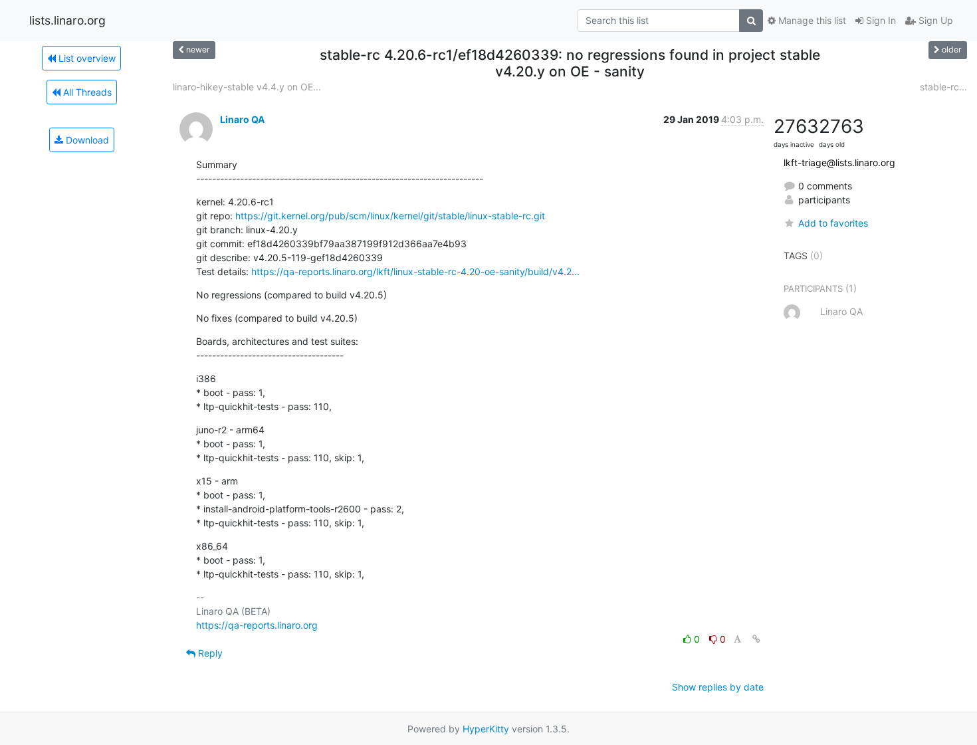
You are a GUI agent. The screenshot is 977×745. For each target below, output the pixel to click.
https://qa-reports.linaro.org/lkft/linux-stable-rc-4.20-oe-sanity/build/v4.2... (415, 271)
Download (86, 140)
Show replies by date (718, 686)
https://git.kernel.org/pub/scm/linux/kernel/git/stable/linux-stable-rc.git (390, 215)
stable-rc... (943, 86)
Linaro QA (242, 119)
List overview (86, 58)
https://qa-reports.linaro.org (257, 625)
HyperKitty (486, 728)
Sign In (879, 20)
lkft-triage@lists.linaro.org (839, 162)
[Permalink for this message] (756, 639)
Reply (209, 653)
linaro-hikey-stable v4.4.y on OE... (247, 86)
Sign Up (934, 20)
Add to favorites (833, 223)
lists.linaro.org (67, 20)
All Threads (86, 92)
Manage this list (811, 20)
